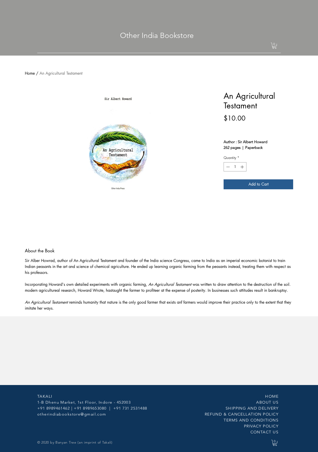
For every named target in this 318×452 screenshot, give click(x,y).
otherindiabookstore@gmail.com (71, 414)
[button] (274, 46)
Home (30, 73)
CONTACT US (264, 432)
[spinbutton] (235, 166)
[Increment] (242, 166)
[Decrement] (227, 166)
